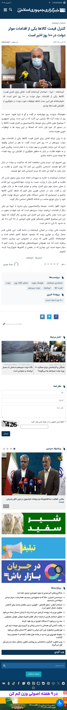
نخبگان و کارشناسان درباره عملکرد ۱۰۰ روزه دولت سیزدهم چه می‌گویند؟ (50, 369)
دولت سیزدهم (34, 288)
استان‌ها (38, 258)
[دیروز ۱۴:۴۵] (33, 473)
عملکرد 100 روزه (21, 283)
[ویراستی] (24, 683)
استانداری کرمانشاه (54, 283)
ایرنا (38, 10)
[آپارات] (48, 683)
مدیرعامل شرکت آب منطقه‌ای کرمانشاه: (18, 364)
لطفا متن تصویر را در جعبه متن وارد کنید (48, 422)
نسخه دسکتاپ (33, 674)
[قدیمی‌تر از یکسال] (49, 351)
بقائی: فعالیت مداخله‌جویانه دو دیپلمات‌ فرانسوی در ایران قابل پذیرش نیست (35, 500)
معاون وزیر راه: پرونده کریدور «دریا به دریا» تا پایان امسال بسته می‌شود (32, 612)
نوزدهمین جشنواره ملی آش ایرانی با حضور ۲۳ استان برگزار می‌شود (35, 630)
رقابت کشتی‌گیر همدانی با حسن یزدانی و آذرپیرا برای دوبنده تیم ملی (33, 625)
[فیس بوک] (19, 683)
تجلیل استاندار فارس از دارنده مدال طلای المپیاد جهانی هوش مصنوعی (33, 617)
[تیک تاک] (14, 683)
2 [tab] (11, 449)
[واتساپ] (33, 688)
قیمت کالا (58, 288)
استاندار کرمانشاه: (58, 23)
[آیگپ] (38, 683)
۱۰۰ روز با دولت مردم (54, 300)
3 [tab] (7, 449)
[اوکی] (9, 683)
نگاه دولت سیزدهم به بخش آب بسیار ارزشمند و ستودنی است (18, 369)
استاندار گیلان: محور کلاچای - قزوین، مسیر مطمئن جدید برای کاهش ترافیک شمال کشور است (33, 606)
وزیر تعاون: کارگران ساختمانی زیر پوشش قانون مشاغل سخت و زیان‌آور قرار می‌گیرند (32, 643)
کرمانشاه (29, 258)
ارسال (6, 433)
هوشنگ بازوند (37, 283)
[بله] (43, 683)
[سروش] (28, 683)
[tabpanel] (33, 480)
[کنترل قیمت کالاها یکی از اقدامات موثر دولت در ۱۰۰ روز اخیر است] (33, 66)
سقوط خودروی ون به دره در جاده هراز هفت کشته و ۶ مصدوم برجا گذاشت (34, 636)
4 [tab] (4, 449)
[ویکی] (4, 683)
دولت (8, 283)
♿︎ (60, 702)
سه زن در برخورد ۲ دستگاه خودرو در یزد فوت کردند (42, 621)
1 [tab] (14, 449)
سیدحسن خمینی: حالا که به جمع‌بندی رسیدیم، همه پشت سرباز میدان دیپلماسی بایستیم (33, 599)
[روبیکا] (53, 683)
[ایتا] (33, 683)
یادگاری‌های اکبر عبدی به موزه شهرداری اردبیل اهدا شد (39, 593)
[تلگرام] (63, 683)
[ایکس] (58, 683)
